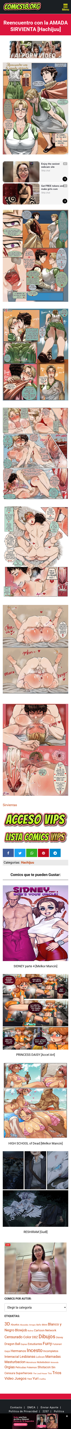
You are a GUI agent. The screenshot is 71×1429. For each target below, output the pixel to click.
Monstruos (31, 1362)
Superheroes (24, 1373)
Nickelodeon (43, 1362)
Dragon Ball (12, 1344)
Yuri (36, 1378)
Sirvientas (10, 805)
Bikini (44, 1324)
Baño (38, 1325)
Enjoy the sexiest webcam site (50, 165)
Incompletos (50, 1351)
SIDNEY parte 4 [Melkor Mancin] (35, 966)
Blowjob (21, 1330)
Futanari (57, 1344)
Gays (7, 1351)
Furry (47, 1343)
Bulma (30, 1331)
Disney (59, 1337)
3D (7, 1324)
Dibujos (47, 1336)
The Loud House (40, 1373)
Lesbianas (27, 1356)
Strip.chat (45, 170)
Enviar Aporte (49, 1407)
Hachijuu (27, 862)
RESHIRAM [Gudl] (36, 1232)
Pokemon (32, 1367)
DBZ (35, 1337)
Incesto (35, 1350)
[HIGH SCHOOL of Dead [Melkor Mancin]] (35, 1136)
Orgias (9, 1367)
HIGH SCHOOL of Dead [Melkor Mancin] (35, 1143)
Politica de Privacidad (23, 1411)
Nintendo (54, 1362)
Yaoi (29, 1378)
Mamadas (53, 1356)
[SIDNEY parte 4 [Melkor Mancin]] (35, 959)
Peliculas (21, 1367)
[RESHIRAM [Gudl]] (35, 1224)
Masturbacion (15, 1362)
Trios (56, 1373)
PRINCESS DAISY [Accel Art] (35, 1054)
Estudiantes (35, 1344)
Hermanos (18, 1351)
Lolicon (40, 1356)
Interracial (11, 1357)
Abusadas (24, 1325)
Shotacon (44, 1367)
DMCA (31, 1407)
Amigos (32, 1325)
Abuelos (15, 1324)
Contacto (16, 1407)
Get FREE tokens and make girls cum (53, 187)
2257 (46, 1411)
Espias (24, 1344)
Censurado (13, 1337)
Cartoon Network (45, 1330)
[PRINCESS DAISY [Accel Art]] (35, 1047)
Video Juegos (15, 1378)
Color (27, 1337)
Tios (50, 1373)
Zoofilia (42, 1379)
